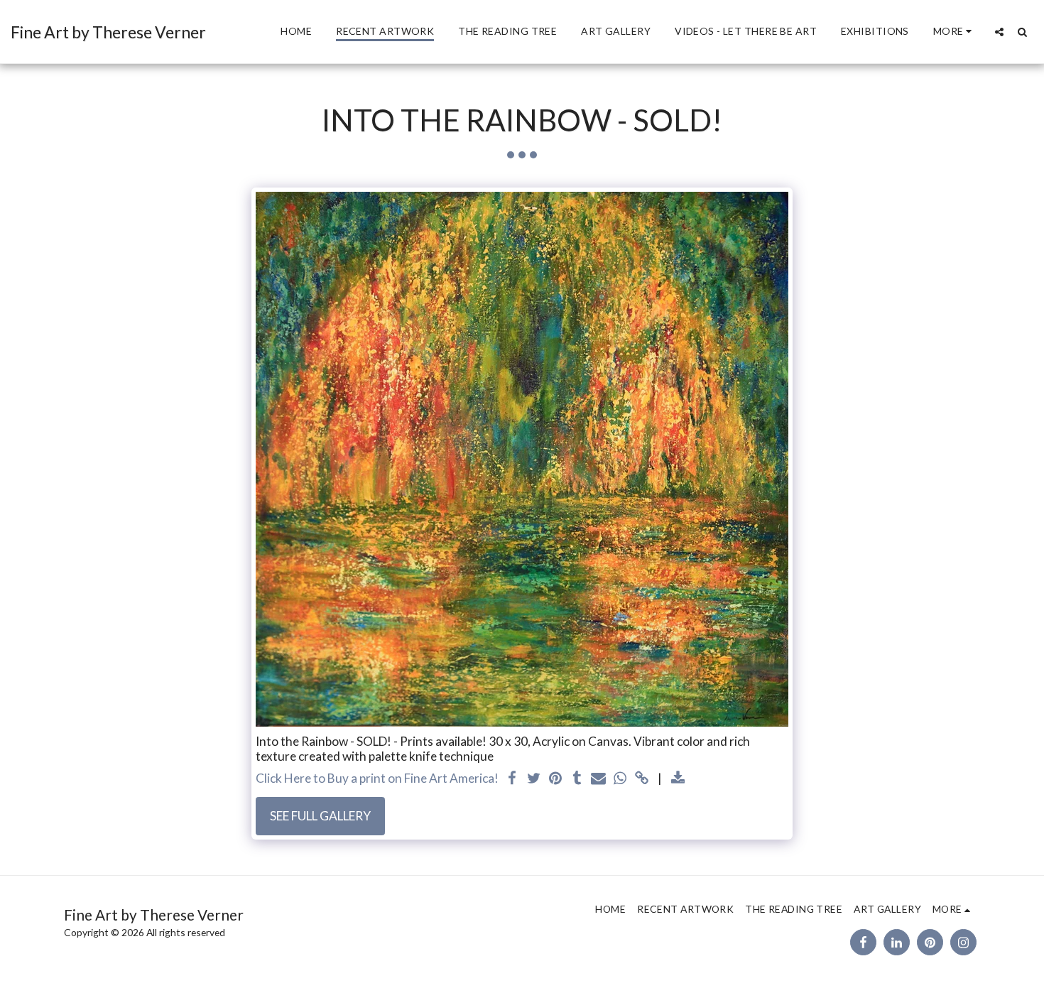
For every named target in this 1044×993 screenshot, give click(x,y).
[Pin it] (555, 779)
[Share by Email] (599, 779)
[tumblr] (577, 779)
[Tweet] (534, 779)
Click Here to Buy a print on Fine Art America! (377, 778)
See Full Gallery (320, 815)
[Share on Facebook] (513, 779)
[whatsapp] (620, 779)
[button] (999, 31)
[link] (642, 779)
